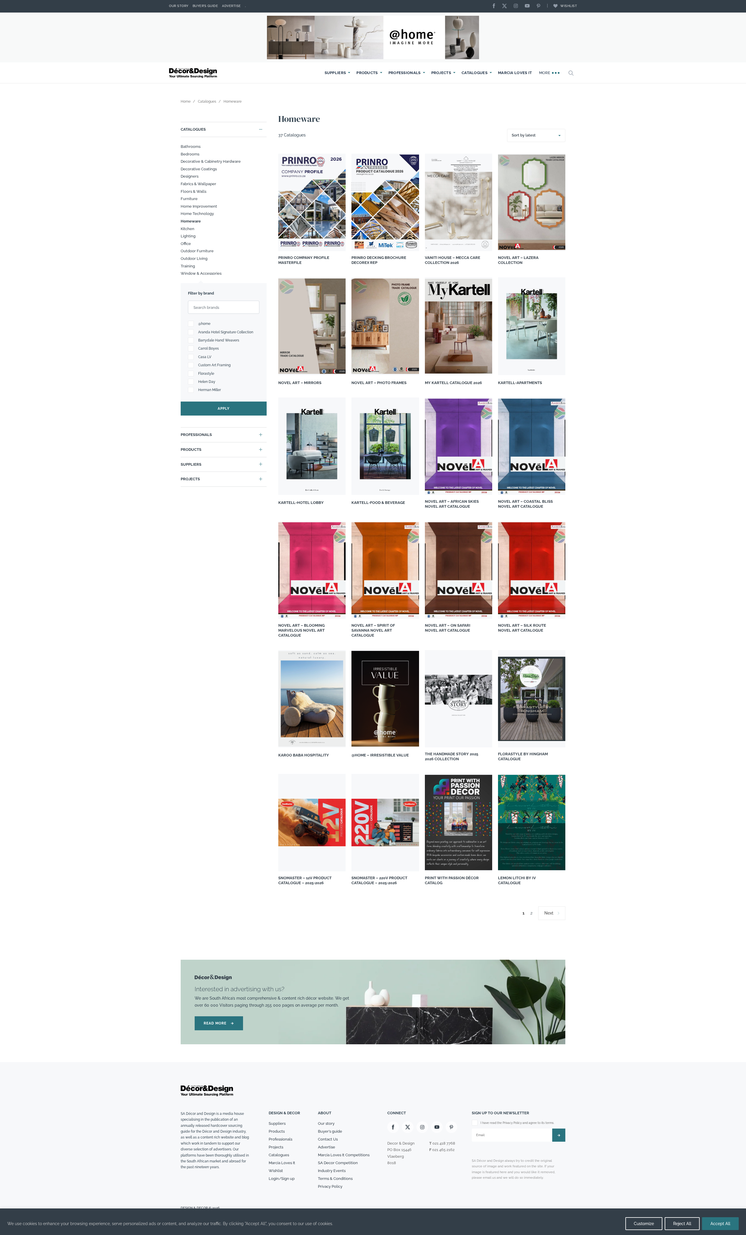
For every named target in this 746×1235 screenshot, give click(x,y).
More (545, 73)
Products (367, 73)
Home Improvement (199, 206)
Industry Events (332, 1170)
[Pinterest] (540, 6)
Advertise (231, 6)
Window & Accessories (201, 273)
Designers (189, 176)
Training (188, 266)
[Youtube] (528, 6)
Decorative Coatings (199, 169)
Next (548, 913)
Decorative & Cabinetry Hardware (211, 161)
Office (186, 243)
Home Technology (197, 213)
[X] (506, 6)
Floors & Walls (193, 191)
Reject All (682, 1223)
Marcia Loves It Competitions (344, 1155)
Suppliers (335, 73)
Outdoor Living (194, 258)
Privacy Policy (330, 1186)
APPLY (224, 409)
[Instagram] (517, 6)
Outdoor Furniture (197, 251)
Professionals (404, 73)
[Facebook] (495, 6)
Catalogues (475, 73)
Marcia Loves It (515, 73)
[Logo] (194, 73)
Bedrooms (190, 154)
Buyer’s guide (330, 1131)
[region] (373, 1221)
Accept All (720, 1223)
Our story (179, 6)
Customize (644, 1223)
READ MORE (219, 1024)
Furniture (189, 199)
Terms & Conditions (335, 1178)
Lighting (188, 236)
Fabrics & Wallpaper (198, 184)
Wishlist (568, 6)
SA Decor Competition (338, 1162)
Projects (441, 73)
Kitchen (187, 229)
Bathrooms (190, 146)
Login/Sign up (282, 1178)
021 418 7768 (443, 1143)
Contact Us (328, 1139)
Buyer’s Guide (205, 6)
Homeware (191, 221)
